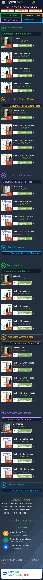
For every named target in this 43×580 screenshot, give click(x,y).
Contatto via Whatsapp (20, 539)
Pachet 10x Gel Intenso (23, 232)
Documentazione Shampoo (25, 253)
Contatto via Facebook (20, 546)
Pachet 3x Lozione (21, 53)
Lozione (16, 38)
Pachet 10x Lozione (22, 84)
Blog (3, 563)
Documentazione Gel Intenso (17, 182)
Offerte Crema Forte (32, 15)
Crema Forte (18, 110)
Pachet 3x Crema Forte (23, 125)
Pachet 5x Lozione (21, 68)
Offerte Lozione (11, 15)
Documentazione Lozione (17, 34)
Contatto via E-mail (19, 532)
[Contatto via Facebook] (6, 547)
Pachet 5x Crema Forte (23, 140)
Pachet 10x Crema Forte (24, 155)
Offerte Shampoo (32, 20)
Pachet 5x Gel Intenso (23, 216)
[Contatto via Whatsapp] (6, 540)
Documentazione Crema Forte (25, 106)
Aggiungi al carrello (25, 45)
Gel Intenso (18, 186)
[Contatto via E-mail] (6, 533)
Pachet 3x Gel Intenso (23, 201)
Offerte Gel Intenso (11, 20)
